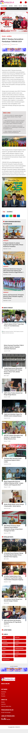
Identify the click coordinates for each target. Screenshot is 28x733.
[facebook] (3, 216)
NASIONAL (3, 691)
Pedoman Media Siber (6, 706)
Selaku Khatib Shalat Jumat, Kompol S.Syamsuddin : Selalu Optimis (14, 505)
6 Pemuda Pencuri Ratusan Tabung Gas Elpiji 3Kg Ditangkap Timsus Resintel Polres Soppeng (13, 554)
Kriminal (25, 5)
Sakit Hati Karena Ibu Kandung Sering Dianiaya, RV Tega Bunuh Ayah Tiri (12, 622)
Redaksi (3, 702)
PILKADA (17, 652)
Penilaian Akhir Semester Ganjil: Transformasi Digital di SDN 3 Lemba (13, 460)
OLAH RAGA (5, 644)
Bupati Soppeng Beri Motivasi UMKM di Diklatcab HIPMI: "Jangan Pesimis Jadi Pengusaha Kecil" (13, 483)
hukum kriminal (6, 659)
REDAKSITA (17, 727)
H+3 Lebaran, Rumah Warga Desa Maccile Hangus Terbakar (13, 600)
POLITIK (3, 694)
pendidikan (9, 36)
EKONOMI (5, 641)
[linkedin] (18, 216)
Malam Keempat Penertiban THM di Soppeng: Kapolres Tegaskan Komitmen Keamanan (14, 347)
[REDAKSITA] (7, 3)
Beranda (4, 36)
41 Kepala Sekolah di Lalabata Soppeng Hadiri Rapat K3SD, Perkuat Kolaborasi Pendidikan (13, 244)
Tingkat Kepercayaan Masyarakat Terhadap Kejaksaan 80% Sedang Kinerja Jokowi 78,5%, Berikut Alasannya (13, 371)
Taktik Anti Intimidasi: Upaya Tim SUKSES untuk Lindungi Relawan (13, 415)
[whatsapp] (10, 216)
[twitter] (7, 216)
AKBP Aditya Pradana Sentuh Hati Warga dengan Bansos (13, 393)
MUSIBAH (17, 641)
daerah (4, 655)
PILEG (4, 652)
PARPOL (17, 644)
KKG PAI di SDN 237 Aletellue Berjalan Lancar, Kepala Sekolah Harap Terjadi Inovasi (13, 117)
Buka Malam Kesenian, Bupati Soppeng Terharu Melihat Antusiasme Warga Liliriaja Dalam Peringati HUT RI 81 (13, 528)
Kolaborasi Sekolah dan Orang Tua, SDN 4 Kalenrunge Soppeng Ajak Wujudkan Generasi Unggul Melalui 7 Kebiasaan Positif (13, 270)
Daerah (15, 5)
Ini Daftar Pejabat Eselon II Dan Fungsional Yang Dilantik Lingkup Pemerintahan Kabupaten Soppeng (13, 577)
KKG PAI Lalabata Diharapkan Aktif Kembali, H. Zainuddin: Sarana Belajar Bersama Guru (13, 437)
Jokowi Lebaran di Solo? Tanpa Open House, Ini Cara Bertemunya (14, 324)
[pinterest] (14, 216)
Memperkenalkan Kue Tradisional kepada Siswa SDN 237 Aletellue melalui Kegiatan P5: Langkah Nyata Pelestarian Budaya (13, 122)
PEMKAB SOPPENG (19, 648)
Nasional (11, 5)
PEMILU (4, 648)
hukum (16, 655)
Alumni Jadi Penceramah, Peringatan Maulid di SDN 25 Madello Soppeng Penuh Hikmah (13, 296)
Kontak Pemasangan (6, 712)
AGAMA (4, 637)
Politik (20, 5)
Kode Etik (3, 704)
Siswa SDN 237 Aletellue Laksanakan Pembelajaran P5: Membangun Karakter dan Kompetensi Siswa (14, 127)
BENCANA (17, 637)
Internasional (4, 5)
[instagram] (7, 686)
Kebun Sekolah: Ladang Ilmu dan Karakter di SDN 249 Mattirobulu (12, 132)
